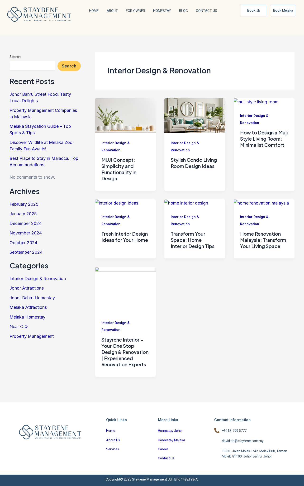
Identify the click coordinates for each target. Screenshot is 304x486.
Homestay (162, 11)
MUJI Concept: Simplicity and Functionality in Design (118, 169)
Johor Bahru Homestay (32, 297)
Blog (183, 11)
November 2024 (26, 232)
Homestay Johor (170, 431)
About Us (113, 440)
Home (94, 11)
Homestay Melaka (171, 440)
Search (15, 57)
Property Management (32, 336)
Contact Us (206, 11)
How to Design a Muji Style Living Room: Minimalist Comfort (264, 138)
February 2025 (24, 204)
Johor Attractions (27, 288)
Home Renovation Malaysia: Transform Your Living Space (263, 240)
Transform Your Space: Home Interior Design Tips (192, 240)
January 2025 (23, 213)
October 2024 (23, 242)
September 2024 (26, 252)
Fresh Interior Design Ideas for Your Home (124, 237)
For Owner (135, 11)
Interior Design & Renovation (38, 278)
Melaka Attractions (28, 307)
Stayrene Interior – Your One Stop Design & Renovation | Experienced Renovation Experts (124, 352)
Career (163, 449)
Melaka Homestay (27, 316)
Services (112, 449)
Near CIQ (19, 326)
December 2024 (26, 223)
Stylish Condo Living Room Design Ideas (194, 163)
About (112, 11)
